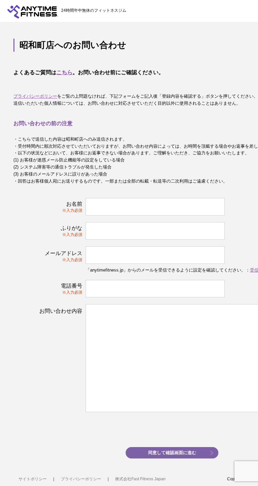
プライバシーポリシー (35, 96)
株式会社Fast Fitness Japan (140, 479)
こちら (64, 72)
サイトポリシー (32, 479)
